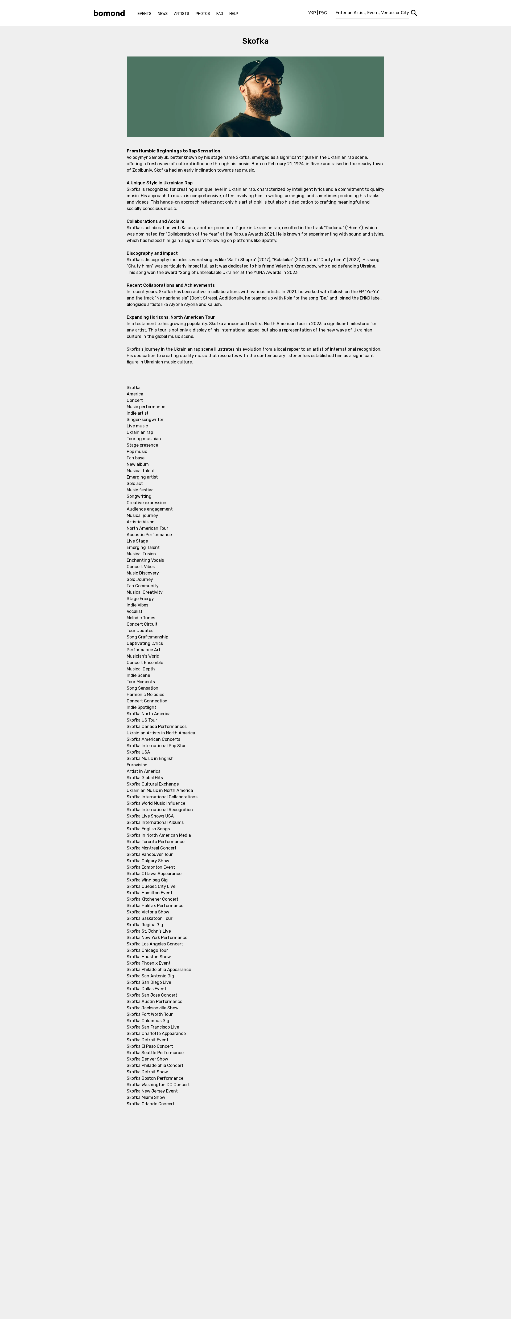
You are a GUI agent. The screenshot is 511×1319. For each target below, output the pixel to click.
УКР (312, 12)
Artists (181, 13)
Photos (203, 13)
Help (233, 13)
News (163, 13)
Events (144, 13)
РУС (323, 12)
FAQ (219, 13)
